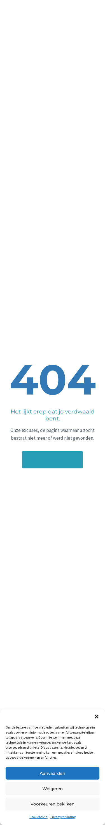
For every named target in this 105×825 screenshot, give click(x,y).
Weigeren (52, 788)
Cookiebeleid (38, 817)
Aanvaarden (52, 773)
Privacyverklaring (63, 817)
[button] (96, 716)
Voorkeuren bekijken (52, 804)
